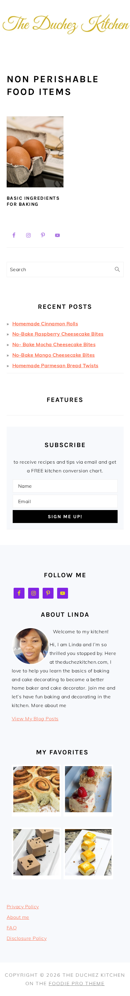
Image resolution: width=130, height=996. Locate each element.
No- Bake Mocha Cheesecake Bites (54, 344)
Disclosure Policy (27, 938)
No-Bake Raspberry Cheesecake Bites (58, 334)
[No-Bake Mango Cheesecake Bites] (88, 874)
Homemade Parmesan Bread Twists (55, 365)
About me (18, 917)
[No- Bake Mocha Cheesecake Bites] (36, 874)
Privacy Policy (23, 907)
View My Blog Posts (35, 719)
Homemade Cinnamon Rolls (45, 324)
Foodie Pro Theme (77, 983)
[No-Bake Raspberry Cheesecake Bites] (88, 810)
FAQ (12, 928)
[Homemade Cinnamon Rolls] (36, 810)
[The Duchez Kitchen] (65, 47)
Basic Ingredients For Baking (33, 201)
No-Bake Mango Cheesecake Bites (53, 355)
